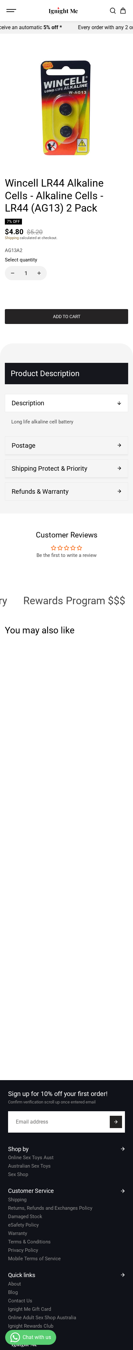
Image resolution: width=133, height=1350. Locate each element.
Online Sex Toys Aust (31, 1157)
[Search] (112, 11)
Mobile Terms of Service (34, 1259)
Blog (13, 1292)
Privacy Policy (23, 1250)
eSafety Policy (23, 1225)
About (14, 1284)
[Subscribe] (116, 1122)
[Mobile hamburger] (12, 11)
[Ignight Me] (63, 10)
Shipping (12, 238)
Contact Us (20, 1301)
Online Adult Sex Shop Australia (42, 1318)
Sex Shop (18, 1174)
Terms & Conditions (29, 1242)
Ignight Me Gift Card (29, 1309)
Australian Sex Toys (29, 1166)
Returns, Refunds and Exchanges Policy (50, 1208)
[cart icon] (123, 11)
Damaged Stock (25, 1216)
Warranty (17, 1233)
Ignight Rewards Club (30, 1326)
